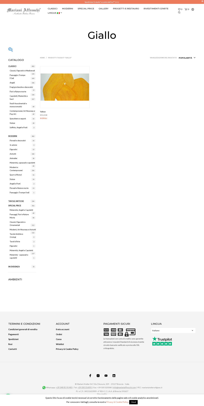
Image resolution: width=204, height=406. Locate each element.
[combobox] (187, 58)
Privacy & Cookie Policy (67, 349)
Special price (14, 205)
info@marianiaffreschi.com (124, 387)
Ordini (59, 334)
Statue (12, 123)
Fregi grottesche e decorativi (21, 87)
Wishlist (60, 344)
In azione (13, 145)
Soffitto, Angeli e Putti (18, 127)
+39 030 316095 (85, 387)
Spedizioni (13, 339)
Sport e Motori (16, 175)
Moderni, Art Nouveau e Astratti (23, 229)
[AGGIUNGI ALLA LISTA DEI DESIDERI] (65, 104)
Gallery (103, 8)
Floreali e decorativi (18, 140)
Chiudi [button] (133, 402)
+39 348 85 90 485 (64, 387)
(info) (117, 2)
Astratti (13, 154)
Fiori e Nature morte (18, 91)
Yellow (43, 111)
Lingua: (52, 13)
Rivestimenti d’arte (156, 8)
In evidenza (14, 266)
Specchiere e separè (18, 118)
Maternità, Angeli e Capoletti (21, 210)
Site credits (102, 394)
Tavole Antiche (16, 201)
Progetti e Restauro (126, 8)
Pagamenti (13, 334)
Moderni (67, 8)
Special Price (86, 8)
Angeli (12, 83)
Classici (52, 8)
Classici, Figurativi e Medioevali (22, 70)
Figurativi (13, 149)
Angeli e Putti (15, 184)
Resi (10, 344)
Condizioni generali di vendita (22, 329)
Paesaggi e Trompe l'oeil (19, 192)
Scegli (43, 118)
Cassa (58, 339)
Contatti (12, 349)
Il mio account (62, 329)
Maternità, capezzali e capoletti (22, 163)
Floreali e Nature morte (19, 188)
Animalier (13, 158)
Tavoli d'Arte (15, 241)
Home (42, 58)
